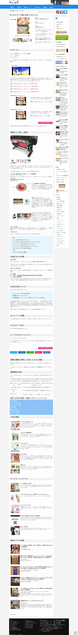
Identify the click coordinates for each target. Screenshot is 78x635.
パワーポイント (16, 241)
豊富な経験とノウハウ (61, 56)
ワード (14, 239)
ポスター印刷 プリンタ (30, 627)
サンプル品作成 (14, 621)
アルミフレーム (60, 220)
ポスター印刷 (13, 400)
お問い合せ (13, 625)
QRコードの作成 (24, 526)
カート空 (21, 10)
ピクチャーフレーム (61, 228)
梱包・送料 (59, 24)
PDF (14, 237)
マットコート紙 (13, 380)
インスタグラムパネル (15, 402)
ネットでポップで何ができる (62, 172)
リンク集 (13, 626)
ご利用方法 (59, 209)
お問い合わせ (21, 328)
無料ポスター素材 (60, 181)
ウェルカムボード (24, 443)
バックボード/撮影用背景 (25, 432)
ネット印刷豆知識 (60, 201)
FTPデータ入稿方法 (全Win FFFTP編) (47, 624)
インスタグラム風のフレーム (26, 421)
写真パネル (22, 464)
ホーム (13, 620)
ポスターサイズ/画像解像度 (62, 175)
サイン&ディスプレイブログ (16, 630)
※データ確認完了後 (40, 39)
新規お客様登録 (60, 22)
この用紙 (28, 53)
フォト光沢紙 (13, 387)
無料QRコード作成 (61, 169)
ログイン (17, 10)
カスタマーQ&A (14, 624)
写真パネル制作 (14, 409)
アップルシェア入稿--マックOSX (46, 621)
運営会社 (59, 197)
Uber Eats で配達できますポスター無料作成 (30, 515)
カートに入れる (45, 122)
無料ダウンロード (60, 203)
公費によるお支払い (61, 46)
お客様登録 (12, 10)
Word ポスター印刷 (30, 625)
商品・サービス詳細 (61, 232)
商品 (58, 217)
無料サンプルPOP (60, 179)
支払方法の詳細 (36, 309)
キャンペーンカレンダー (25, 505)
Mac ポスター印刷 (29, 626)
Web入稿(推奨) (43, 620)
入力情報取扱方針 (14, 627)
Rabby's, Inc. (15, 634)
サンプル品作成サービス (62, 58)
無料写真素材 (60, 205)
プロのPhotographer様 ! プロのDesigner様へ (61, 37)
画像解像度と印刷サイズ (31, 621)
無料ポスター (60, 207)
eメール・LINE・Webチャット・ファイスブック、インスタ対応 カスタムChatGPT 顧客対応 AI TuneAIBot (47, 627)
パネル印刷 (13, 407)
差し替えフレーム (60, 224)
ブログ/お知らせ (60, 243)
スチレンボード (60, 236)
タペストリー (60, 238)
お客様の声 (59, 213)
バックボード (60, 222)
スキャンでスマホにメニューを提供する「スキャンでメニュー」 (34, 494)
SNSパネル (59, 234)
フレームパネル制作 (15, 411)
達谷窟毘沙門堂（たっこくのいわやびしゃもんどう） (32, 600)
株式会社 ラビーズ (62, 621)
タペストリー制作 (14, 413)
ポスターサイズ (29, 620)
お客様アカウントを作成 (29, 366)
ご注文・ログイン (60, 215)
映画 (58, 245)
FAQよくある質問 (60, 211)
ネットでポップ (56, 621)
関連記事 (59, 199)
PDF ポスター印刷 (30, 624)
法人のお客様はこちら (61, 44)
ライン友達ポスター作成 (25, 483)
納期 (58, 26)
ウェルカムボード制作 (15, 405)
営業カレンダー (60, 28)
